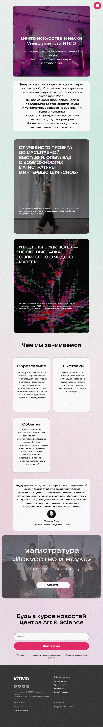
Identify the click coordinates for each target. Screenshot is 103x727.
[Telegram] (15, 686)
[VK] (19, 686)
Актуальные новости (63, 707)
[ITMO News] (27, 686)
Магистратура (60, 681)
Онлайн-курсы (61, 692)
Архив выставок (21, 710)
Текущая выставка (22, 707)
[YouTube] (23, 686)
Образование (31, 366)
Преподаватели (61, 685)
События (31, 424)
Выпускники (59, 688)
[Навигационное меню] (97, 5)
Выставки (73, 366)
